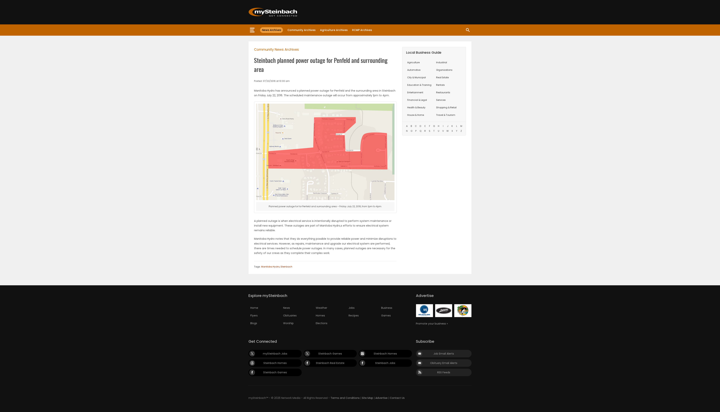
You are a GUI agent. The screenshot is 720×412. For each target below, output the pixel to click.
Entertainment (415, 92)
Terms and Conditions (345, 398)
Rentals (440, 85)
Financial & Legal (417, 100)
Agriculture (413, 62)
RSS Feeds (443, 372)
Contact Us (397, 398)
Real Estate (442, 77)
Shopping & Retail (446, 107)
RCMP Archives (362, 30)
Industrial (441, 62)
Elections (321, 323)
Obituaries (290, 315)
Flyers (254, 315)
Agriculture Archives (334, 30)
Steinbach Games (330, 354)
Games (386, 315)
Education (419, 85)
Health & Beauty (416, 107)
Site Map (367, 398)
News (286, 308)
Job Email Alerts (444, 354)
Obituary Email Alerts (443, 363)
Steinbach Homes (385, 354)
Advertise (381, 398)
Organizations (444, 70)
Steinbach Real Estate (330, 363)
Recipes (354, 315)
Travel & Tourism (445, 115)
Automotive (413, 70)
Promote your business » (432, 323)
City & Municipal (416, 77)
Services (441, 100)
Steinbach (286, 266)
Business (386, 308)
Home (254, 308)
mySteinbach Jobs (275, 354)
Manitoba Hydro (270, 266)
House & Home (415, 115)
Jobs (352, 308)
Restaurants (443, 92)
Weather (321, 308)
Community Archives (301, 30)
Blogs (253, 323)
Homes (320, 315)
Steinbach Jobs (385, 363)
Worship (288, 323)
